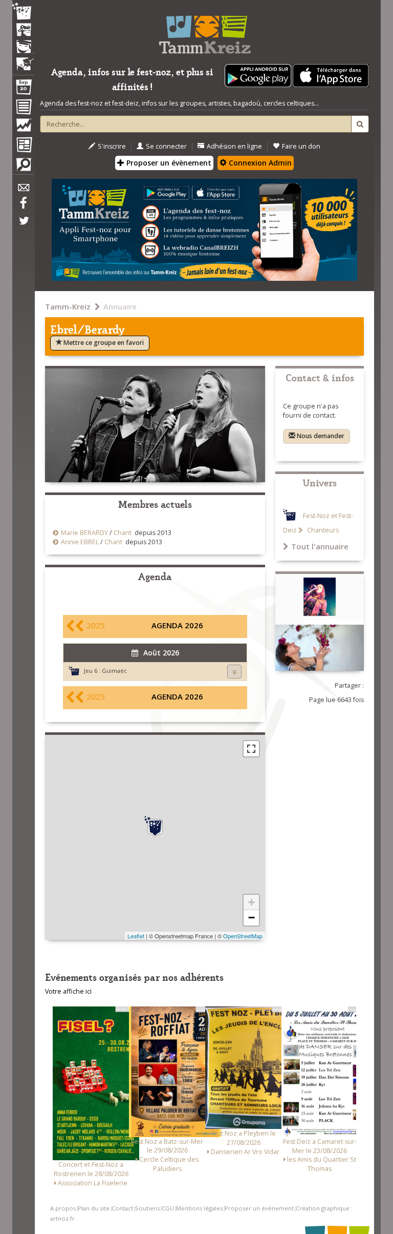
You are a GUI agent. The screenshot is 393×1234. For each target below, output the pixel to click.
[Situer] (234, 671)
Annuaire (120, 306)
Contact (122, 1208)
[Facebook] (23, 206)
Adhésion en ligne (234, 146)
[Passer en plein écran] (251, 748)
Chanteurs (322, 530)
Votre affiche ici (68, 991)
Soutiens (147, 1208)
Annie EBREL (80, 542)
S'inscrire (112, 146)
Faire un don (301, 146)
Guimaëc (114, 670)
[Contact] (23, 190)
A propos (63, 1208)
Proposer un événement (259, 1208)
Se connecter (166, 146)
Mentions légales (199, 1208)
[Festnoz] (23, 12)
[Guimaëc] (155, 826)
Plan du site (94, 1208)
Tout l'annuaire (319, 546)
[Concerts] (23, 31)
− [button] (251, 917)
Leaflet (135, 936)
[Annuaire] (23, 108)
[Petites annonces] (23, 167)
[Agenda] (23, 89)
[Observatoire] (23, 127)
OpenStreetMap (243, 936)
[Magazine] (23, 146)
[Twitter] (23, 226)
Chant (123, 532)
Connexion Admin (259, 163)
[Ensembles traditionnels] (23, 60)
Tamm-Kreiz (68, 306)
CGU (168, 1208)
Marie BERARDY (84, 532)
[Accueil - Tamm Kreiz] (204, 31)
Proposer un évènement (167, 163)
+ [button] (251, 902)
